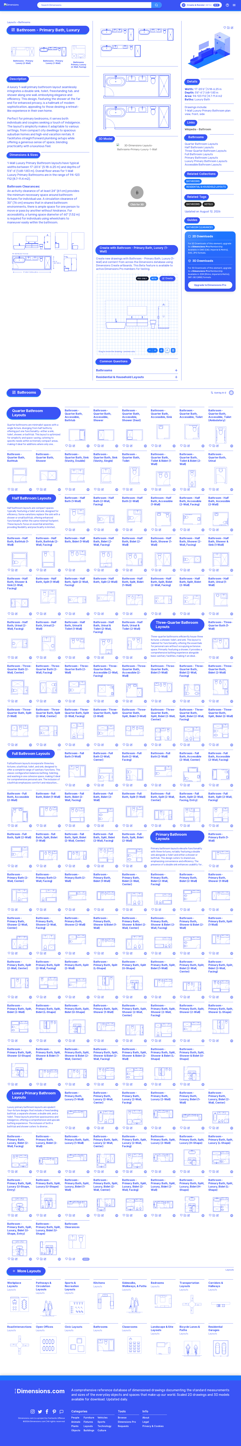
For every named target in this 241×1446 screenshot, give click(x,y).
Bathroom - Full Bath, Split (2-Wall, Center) (163, 797)
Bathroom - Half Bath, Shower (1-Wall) (161, 541)
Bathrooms (24, 22)
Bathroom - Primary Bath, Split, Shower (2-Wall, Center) (134, 1010)
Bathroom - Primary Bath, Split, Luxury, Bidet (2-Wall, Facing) (134, 1184)
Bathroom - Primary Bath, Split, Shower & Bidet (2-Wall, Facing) (105, 1054)
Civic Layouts (73, 1326)
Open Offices (44, 1326)
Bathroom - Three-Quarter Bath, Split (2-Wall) (105, 713)
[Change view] (173, 350)
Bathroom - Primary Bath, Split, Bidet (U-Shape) (77, 1009)
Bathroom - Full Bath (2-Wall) (160, 755)
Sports (101, 1421)
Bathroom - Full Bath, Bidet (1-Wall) (48, 795)
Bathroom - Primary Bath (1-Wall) (218, 837)
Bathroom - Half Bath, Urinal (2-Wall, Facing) (17, 625)
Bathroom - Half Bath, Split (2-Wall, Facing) (77, 582)
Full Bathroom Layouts (199, 154)
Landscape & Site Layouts (162, 1328)
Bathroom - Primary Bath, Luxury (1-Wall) (74, 1096)
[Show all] (161, 350)
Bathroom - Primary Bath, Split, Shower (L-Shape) (220, 1009)
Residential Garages (215, 1328)
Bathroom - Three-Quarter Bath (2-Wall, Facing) (48, 669)
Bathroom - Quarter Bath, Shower (45, 457)
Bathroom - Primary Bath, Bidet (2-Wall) (188, 878)
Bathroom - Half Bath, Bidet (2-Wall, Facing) (103, 541)
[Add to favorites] (225, 27)
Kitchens (99, 1282)
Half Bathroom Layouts (199, 147)
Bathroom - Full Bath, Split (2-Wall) (19, 835)
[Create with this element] (232, 27)
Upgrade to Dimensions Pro (210, 285)
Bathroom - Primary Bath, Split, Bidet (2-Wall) (19, 1009)
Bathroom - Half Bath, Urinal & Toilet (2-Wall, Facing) (103, 627)
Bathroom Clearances (23, 186)
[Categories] (234, 5)
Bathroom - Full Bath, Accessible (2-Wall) (18, 797)
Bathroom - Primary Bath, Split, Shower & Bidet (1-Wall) (48, 1054)
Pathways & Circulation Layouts (43, 1286)
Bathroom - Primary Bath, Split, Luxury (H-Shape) (192, 1140)
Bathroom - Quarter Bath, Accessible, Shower (102, 415)
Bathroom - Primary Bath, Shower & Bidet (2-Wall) (192, 923)
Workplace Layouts (14, 1284)
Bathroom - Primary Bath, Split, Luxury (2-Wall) (163, 1140)
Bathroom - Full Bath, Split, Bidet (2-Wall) (133, 837)
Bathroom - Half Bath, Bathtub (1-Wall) (18, 541)
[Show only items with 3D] (231, 392)
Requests (123, 1426)
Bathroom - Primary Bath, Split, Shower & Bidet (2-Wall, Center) (77, 1054)
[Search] (156, 5)
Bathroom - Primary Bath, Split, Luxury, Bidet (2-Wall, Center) (105, 1184)
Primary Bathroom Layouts (201, 157)
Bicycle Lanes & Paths (190, 1328)
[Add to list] (228, 27)
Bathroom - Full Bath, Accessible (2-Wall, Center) (190, 756)
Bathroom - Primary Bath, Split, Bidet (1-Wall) (163, 965)
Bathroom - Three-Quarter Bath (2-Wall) (77, 669)
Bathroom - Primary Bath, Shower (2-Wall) (75, 921)
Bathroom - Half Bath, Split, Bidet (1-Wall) (133, 582)
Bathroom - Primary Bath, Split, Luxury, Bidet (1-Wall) (77, 1184)
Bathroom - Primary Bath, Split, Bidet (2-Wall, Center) (192, 966)
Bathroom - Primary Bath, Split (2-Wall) (77, 965)
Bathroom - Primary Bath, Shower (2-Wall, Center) (17, 923)
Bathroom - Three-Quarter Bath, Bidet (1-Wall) (163, 669)
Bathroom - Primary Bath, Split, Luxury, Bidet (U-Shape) (48, 1228)
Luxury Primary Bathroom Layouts (206, 161)
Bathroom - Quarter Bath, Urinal (217, 457)
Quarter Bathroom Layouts (201, 143)
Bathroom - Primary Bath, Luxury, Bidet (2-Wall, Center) (219, 1097)
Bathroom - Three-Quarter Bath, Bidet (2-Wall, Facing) (192, 670)
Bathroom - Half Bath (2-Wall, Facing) (103, 501)
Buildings (89, 1430)
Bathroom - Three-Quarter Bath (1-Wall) (220, 625)
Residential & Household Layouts (206, 187)
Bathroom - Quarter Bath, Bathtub (16, 457)
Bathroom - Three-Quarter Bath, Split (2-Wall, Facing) (77, 713)
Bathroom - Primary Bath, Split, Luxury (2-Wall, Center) (105, 1141)
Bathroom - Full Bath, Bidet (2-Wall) (103, 797)
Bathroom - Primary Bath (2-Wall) (75, 878)
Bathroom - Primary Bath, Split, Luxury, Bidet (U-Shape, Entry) (19, 1228)
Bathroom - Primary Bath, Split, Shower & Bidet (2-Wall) (134, 1054)
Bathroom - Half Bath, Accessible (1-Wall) (161, 501)
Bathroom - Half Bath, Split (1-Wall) (47, 580)
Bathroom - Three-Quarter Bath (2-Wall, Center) (19, 669)
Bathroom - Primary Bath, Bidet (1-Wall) (102, 878)
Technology (104, 1426)
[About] (227, 5)
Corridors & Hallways (215, 1284)
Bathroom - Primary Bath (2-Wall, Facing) (46, 878)
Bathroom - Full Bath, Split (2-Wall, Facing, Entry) (191, 797)
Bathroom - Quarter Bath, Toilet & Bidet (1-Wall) (161, 459)
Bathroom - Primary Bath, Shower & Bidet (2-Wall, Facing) (163, 923)
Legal (145, 1421)
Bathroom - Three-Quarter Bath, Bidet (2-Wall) (220, 669)
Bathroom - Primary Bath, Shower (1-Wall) (218, 878)
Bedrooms (157, 1282)
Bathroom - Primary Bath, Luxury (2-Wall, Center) (103, 1097)
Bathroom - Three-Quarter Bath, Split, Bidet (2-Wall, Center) (163, 714)
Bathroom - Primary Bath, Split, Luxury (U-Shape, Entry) (19, 1184)
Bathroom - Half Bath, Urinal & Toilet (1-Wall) (75, 625)
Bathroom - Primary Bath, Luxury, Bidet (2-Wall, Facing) (18, 1141)
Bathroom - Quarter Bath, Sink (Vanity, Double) (77, 457)
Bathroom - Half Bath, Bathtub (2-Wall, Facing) (47, 541)
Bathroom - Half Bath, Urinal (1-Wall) (218, 582)
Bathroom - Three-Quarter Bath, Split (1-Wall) (19, 713)
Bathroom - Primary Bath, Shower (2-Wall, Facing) (46, 923)
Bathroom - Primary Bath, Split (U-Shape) (134, 965)
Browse (122, 1417)
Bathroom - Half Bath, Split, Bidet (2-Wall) (190, 582)
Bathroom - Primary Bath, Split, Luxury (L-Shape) (220, 1140)
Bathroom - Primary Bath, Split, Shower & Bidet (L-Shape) (163, 1054)
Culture (102, 1430)
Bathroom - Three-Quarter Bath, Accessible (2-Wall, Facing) (105, 670)
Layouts (11, 22)
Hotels (208, 204)
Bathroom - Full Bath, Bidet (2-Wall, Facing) (74, 797)
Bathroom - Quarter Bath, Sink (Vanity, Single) (105, 457)
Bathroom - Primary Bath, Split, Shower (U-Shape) (19, 1052)
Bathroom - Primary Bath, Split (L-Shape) (105, 965)
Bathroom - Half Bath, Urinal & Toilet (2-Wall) (132, 625)
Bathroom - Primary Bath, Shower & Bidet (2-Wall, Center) (134, 923)
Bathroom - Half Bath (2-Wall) (132, 499)
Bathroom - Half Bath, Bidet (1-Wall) (77, 540)
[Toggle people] (167, 350)
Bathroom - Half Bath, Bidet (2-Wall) (132, 541)
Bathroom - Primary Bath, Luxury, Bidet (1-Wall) (190, 1097)
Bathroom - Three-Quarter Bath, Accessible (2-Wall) (134, 670)
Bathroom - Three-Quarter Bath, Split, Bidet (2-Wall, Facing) (192, 714)
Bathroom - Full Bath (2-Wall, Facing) (131, 756)
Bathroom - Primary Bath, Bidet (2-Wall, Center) (131, 879)
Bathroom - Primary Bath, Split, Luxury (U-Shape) (48, 1183)
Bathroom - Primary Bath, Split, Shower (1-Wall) (105, 1009)
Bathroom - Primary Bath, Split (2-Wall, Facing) (48, 965)
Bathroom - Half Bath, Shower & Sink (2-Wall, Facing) (17, 583)
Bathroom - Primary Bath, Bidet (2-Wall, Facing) (159, 879)
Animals (75, 1421)
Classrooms (129, 1326)
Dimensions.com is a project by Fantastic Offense (41, 1418)
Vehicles (103, 1417)
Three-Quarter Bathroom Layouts (205, 150)
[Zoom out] (149, 350)
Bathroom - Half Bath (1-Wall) (75, 499)
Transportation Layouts (189, 1284)
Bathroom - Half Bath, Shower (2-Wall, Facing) (190, 541)
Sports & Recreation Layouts (72, 1286)
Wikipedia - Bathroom (198, 129)
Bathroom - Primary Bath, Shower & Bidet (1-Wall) (105, 923)
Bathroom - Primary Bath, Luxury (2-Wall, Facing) (132, 1097)
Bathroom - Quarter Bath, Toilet (131, 457)
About (145, 1417)
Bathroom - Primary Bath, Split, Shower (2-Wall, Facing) (163, 1010)
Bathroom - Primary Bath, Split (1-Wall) (220, 921)
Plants (75, 1426)
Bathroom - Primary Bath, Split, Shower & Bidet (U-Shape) (192, 1054)
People (75, 1417)
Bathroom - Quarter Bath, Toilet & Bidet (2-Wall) (190, 459)
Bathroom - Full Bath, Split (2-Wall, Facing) (220, 797)
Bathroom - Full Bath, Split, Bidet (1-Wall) (46, 837)
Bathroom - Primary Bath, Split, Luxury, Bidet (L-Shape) (220, 1184)
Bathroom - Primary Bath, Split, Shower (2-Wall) (192, 1009)
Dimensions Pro (127, 1421)
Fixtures (88, 1421)
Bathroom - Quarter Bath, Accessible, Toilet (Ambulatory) (219, 415)
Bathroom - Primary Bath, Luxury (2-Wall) (161, 1096)
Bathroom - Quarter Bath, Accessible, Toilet (191, 414)
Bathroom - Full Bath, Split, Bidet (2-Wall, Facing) (104, 837)
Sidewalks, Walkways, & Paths (134, 1284)
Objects (75, 1430)
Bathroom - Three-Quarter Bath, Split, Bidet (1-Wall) (134, 713)
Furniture (89, 1417)
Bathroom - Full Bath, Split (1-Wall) (134, 795)
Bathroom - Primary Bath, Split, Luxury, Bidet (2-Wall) (163, 1184)
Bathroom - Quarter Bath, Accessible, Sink (161, 414)
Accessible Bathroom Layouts (203, 164)
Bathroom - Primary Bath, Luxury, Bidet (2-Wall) (46, 1141)
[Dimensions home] (11, 5)
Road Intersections (19, 1326)
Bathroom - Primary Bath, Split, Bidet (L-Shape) (48, 1009)
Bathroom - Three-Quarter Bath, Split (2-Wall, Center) (48, 713)
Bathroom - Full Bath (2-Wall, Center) (103, 756)
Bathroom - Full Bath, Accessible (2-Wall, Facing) (219, 756)
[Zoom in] (155, 350)
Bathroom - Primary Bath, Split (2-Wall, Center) (19, 965)
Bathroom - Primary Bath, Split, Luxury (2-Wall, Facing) (134, 1141)
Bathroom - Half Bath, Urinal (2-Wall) (46, 625)
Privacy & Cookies (153, 1426)
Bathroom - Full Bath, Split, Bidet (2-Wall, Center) (75, 837)
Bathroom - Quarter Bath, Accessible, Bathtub (74, 415)
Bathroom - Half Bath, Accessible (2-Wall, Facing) (190, 501)
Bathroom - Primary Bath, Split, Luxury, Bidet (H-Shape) (192, 1184)
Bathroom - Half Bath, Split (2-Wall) (105, 580)
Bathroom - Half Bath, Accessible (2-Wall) (219, 501)
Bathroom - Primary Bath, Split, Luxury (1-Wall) (77, 1140)
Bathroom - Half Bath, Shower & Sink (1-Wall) (218, 541)
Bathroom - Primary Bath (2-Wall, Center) (17, 878)
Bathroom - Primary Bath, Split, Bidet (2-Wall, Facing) (220, 966)
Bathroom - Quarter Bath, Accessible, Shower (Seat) (131, 415)
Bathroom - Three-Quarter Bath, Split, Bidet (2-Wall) (220, 713)
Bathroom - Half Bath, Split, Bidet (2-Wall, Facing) (161, 582)
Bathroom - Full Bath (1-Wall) (74, 755)
